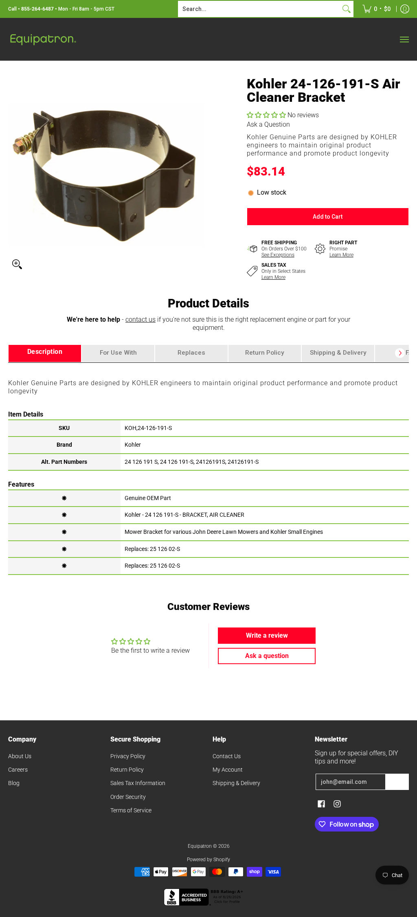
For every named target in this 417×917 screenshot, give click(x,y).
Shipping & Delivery (236, 783)
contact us (140, 319)
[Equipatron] (42, 39)
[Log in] (405, 9)
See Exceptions (277, 255)
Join (397, 782)
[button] (267, 115)
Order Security (128, 797)
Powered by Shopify (208, 859)
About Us (19, 756)
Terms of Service (130, 810)
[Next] (400, 353)
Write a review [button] (267, 635)
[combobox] (259, 9)
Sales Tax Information (137, 783)
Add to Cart (327, 216)
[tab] (45, 353)
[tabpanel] (208, 468)
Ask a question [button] (267, 656)
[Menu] (404, 39)
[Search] (346, 9)
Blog (14, 783)
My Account (228, 769)
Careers (18, 769)
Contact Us (227, 756)
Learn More (341, 255)
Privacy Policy (127, 756)
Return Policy (127, 769)
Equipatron (200, 846)
